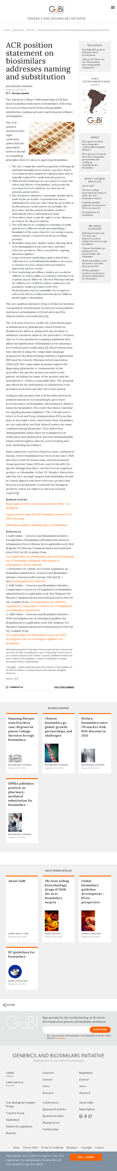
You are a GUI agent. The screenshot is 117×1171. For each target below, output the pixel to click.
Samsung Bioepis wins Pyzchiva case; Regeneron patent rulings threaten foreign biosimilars (94, 238)
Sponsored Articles (54, 1109)
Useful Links (50, 1129)
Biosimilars (18, 30)
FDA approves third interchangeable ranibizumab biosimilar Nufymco (93, 145)
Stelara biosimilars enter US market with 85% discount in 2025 (94, 263)
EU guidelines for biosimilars (91, 213)
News (46, 1086)
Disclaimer (72, 1147)
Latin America (14, 1084)
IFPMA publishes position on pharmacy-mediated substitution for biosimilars (93, 274)
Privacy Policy (59, 1038)
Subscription (87, 1109)
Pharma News (51, 1122)
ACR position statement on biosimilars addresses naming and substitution (73, 30)
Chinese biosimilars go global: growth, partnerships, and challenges (93, 252)
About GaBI (88, 185)
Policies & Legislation (19, 1126)
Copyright (86, 1147)
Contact (99, 1147)
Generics (48, 1072)
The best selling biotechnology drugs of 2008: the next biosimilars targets (94, 194)
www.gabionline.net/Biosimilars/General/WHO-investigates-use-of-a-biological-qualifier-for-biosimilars (36, 639)
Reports (11, 1133)
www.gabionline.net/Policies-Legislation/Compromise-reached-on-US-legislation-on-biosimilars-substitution (39, 606)
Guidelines (13, 1119)
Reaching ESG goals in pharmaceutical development (93, 52)
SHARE (10, 1005)
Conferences (50, 1102)
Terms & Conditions (52, 1147)
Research (48, 1093)
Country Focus (15, 1113)
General (31, 30)
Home (7, 30)
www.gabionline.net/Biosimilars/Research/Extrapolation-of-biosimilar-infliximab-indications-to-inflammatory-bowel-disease (40, 560)
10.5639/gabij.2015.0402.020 (28, 581)
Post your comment (20, 93)
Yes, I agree (86, 1157)
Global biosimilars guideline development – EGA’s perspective (94, 205)
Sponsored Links (53, 1116)
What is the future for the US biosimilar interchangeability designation (93, 63)
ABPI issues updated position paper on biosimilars (36, 525)
